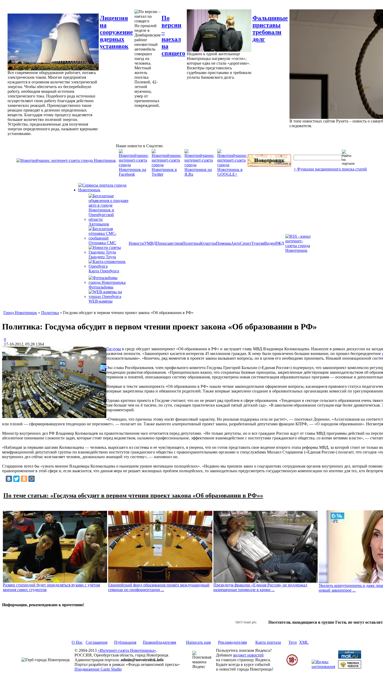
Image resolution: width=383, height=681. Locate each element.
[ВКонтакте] (9, 479)
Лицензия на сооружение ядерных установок (116, 32)
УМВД (150, 243)
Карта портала (268, 642)
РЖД (279, 243)
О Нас (77, 642)
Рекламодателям (232, 642)
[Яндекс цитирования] (323, 666)
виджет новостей (248, 655)
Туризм (257, 243)
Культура (208, 243)
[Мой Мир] (31, 479)
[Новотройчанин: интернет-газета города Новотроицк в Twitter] (166, 174)
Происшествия (169, 243)
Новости (136, 243)
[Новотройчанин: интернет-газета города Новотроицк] (66, 160)
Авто (235, 243)
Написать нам (198, 642)
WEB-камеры (101, 301)
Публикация (125, 642)
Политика (191, 243)
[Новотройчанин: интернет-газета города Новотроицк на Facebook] (134, 174)
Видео (269, 243)
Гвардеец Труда (102, 257)
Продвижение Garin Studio (98, 669)
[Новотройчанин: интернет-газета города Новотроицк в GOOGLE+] (232, 174)
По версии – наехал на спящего (173, 36)
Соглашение (97, 642)
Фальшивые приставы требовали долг (270, 28)
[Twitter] (16, 479)
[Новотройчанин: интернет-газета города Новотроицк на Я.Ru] (199, 174)
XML (303, 642)
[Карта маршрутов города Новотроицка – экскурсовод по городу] (269, 165)
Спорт (245, 243)
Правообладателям (159, 642)
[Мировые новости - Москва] (349, 667)
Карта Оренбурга (104, 271)
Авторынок (99, 224)
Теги (292, 642)
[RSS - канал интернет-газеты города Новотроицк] (299, 250)
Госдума (113, 349)
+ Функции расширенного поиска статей (330, 169)
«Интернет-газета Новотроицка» (127, 650)
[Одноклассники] (24, 479)
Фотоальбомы (101, 287)
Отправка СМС (102, 243)
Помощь (223, 243)
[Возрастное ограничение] (292, 664)
